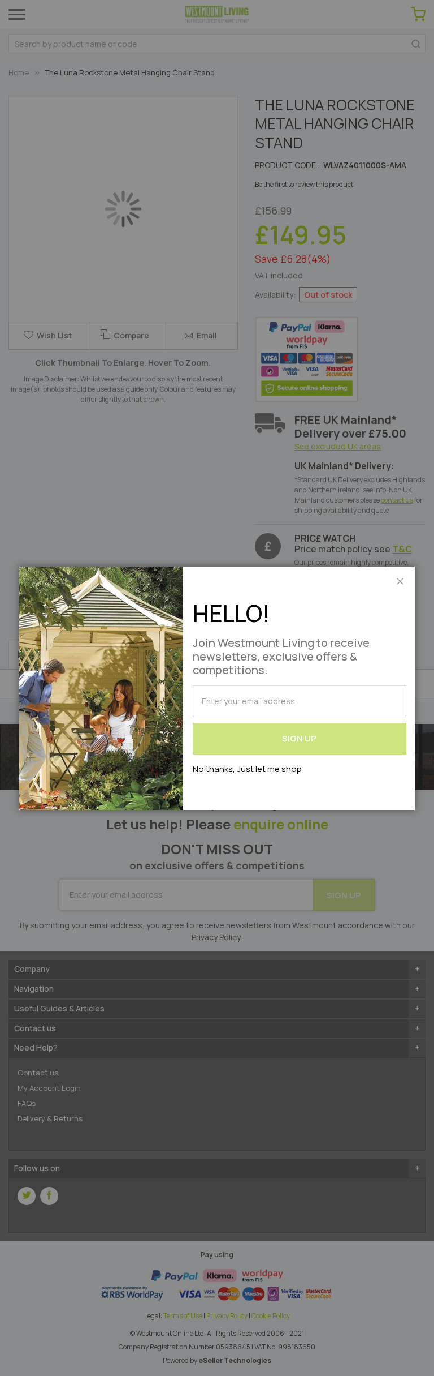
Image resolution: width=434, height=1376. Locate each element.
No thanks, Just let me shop (247, 769)
